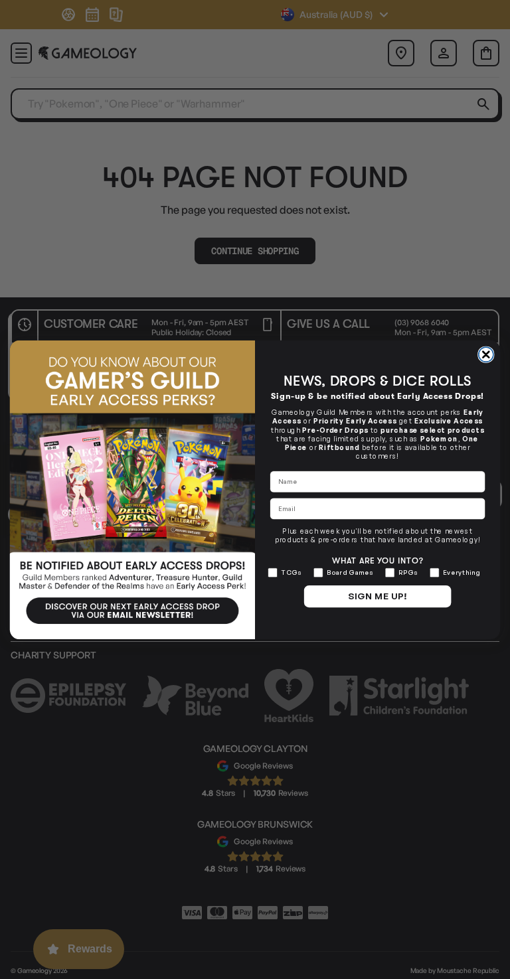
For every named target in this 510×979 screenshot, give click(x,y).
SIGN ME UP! (377, 596)
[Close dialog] (486, 354)
